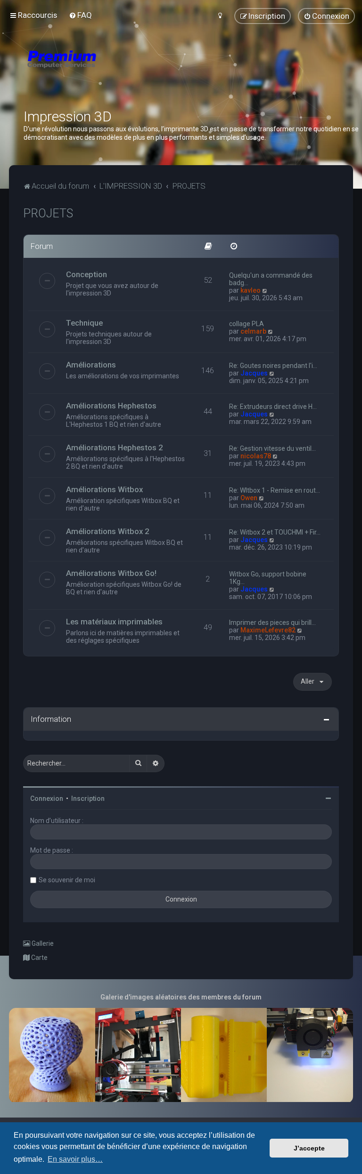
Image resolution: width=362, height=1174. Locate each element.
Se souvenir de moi (67, 880)
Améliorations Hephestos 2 (114, 447)
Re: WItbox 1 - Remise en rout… (274, 490)
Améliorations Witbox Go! (111, 573)
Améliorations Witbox (104, 489)
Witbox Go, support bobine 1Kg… (267, 577)
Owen (248, 498)
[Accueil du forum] (118, 70)
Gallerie (42, 943)
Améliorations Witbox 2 (107, 531)
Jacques (254, 373)
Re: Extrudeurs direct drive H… (273, 406)
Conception (86, 274)
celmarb (253, 331)
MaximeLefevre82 (268, 630)
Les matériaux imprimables (114, 621)
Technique (84, 322)
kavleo (250, 290)
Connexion (46, 798)
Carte (39, 957)
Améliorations (91, 364)
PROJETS (48, 213)
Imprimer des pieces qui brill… (272, 622)
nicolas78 (255, 456)
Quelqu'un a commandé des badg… (271, 279)
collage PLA (246, 323)
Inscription (88, 798)
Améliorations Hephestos (111, 405)
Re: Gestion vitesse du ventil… (272, 448)
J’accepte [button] (309, 1148)
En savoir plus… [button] (75, 1159)
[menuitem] (80, 15)
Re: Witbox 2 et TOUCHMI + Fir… (275, 532)
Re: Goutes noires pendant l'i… (273, 365)
